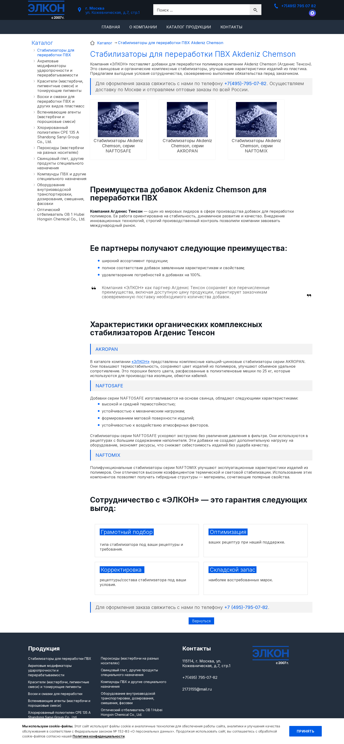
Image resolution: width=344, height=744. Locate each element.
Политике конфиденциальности (98, 736)
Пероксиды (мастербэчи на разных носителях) (60, 150)
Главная (111, 27)
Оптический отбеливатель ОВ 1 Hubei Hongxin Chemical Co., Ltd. (61, 214)
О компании (143, 27)
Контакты (231, 27)
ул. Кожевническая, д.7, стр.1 (112, 10)
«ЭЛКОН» (141, 361)
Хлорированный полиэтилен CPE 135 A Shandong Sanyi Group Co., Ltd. (58, 134)
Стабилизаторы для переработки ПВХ (55, 52)
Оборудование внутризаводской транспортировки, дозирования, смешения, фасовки (60, 194)
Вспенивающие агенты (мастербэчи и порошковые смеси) (59, 117)
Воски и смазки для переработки (55, 694)
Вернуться (201, 621)
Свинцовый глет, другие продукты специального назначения (60, 163)
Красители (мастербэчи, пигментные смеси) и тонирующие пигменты (60, 86)
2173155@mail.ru (197, 689)
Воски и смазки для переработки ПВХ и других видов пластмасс (60, 101)
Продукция (44, 648)
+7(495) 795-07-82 (199, 677)
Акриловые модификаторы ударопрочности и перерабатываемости (57, 68)
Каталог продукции (188, 27)
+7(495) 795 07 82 (298, 6)
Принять (305, 731)
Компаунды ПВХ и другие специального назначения (61, 176)
